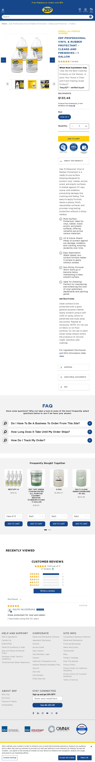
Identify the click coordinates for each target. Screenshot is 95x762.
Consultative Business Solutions (76, 637)
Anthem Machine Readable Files (46, 665)
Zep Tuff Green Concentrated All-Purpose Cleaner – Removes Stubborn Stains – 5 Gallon (36, 495)
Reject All (84, 758)
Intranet (36, 644)
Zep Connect (38, 651)
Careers (36, 658)
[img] (13, 606)
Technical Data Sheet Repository (16, 662)
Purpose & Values (9, 701)
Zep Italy (36, 672)
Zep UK (36, 668)
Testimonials (68, 651)
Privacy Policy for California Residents (75, 669)
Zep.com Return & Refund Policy (13, 652)
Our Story (6, 698)
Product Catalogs (70, 658)
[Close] (91, 746)
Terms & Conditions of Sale (13, 647)
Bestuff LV (13, 489)
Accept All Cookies (67, 758)
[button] (79, 10)
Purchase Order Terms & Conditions (12, 658)
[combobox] (47, 17)
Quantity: (63, 126)
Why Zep (6, 694)
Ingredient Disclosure (42, 640)
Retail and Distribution (72, 640)
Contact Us (6, 640)
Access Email (38, 647)
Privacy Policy (69, 665)
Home (4, 24)
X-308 (59, 489)
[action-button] (90, 16)
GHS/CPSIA (7, 644)
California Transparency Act (44, 661)
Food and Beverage (72, 644)
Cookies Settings (9, 758)
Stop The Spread (70, 661)
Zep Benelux (38, 675)
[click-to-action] (48, 9)
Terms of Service (70, 680)
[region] (47, 752)
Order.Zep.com (39, 679)
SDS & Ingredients (9, 637)
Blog (65, 654)
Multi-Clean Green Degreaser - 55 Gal (81, 491)
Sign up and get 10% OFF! (44, 694)
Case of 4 (64, 117)
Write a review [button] (47, 591)
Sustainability (7, 705)
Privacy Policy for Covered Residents (74, 675)
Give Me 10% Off (47, 705)
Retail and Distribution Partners (46, 637)
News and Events (70, 647)
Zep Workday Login (41, 654)
